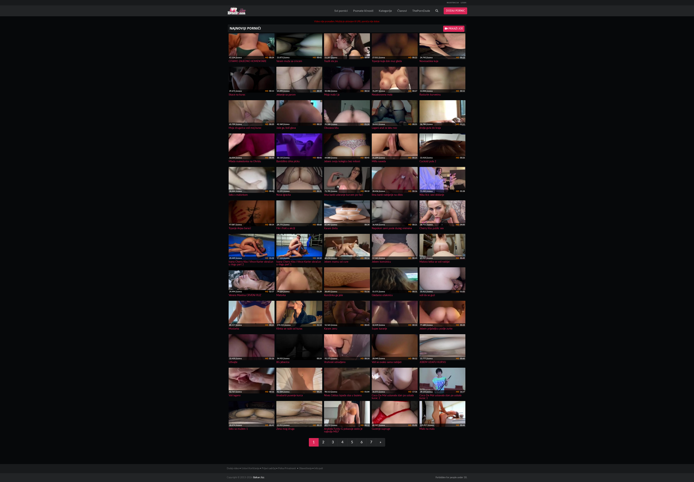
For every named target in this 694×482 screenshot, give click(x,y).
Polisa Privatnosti (287, 468)
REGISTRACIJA (453, 3)
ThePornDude (421, 10)
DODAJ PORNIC (455, 11)
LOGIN (463, 3)
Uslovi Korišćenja (250, 468)
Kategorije (385, 10)
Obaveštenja (305, 468)
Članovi (402, 10)
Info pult (318, 468)
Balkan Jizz (258, 477)
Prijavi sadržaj (269, 468)
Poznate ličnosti (363, 10)
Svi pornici (341, 10)
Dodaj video (233, 468)
